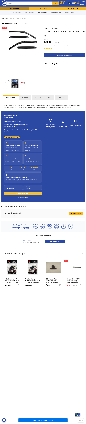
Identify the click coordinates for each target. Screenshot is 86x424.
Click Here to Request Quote (43, 420)
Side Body (28, 130)
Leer (6, 277)
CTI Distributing (71, 277)
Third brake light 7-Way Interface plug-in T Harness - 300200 (32, 280)
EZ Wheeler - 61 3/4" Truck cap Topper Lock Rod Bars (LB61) (74, 280)
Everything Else (72, 8)
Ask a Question (76, 213)
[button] (73, 3)
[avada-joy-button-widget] (4, 420)
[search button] (55, 3)
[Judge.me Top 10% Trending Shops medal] (70, 226)
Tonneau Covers (69, 12)
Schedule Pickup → (23, 193)
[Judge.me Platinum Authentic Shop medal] (35, 226)
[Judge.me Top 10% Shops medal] (63, 226)
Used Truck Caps (29, 12)
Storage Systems (42, 12)
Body (15, 130)
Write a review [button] (55, 241)
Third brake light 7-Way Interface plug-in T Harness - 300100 (12, 280)
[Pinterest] (57, 64)
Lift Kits (43, 8)
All (12, 130)
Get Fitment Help (23, 197)
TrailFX (46, 28)
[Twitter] (55, 64)
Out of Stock (21, 130)
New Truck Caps (16, 12)
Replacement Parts (55, 12)
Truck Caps (14, 8)
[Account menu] (69, 3)
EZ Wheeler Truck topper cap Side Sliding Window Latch (53, 280)
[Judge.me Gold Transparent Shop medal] (42, 226)
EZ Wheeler (49, 277)
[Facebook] (52, 64)
